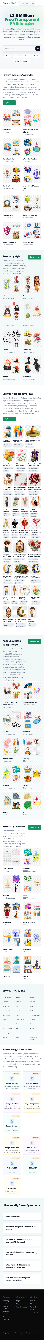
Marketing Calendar (6, 1318)
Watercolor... (21, 468)
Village (5, 1037)
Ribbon (32, 1028)
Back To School (29, 922)
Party (25, 895)
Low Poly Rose (33, 494)
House (5, 812)
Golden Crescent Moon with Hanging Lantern (21, 621)
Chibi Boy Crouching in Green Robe (15, 512)
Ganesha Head (14, 538)
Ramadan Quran (19, 580)
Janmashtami (8, 215)
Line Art (5, 350)
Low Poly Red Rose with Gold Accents (34, 488)
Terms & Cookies (33, 1308)
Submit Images (21, 1307)
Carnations (20, 470)
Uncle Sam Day (28, 242)
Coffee (27, 56)
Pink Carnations (25, 517)
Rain (17, 1028)
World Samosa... (8, 468)
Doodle (5, 377)
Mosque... (17, 561)
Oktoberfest (7, 186)
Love (17, 1006)
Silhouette (27, 377)
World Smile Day (8, 159)
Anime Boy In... (14, 602)
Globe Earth (35, 604)
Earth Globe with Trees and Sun (36, 599)
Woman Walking (6, 538)
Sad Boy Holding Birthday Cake (5, 600)
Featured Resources (6, 1313)
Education (6, 976)
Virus (17, 1037)
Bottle (32, 997)
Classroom (27, 976)
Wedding (6, 895)
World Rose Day (17, 445)
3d (3, 296)
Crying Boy (23, 601)
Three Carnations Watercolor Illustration (20, 466)
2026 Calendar (8, 869)
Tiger (18, 1015)
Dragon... (23, 537)
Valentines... (19, 492)
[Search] (33, 3)
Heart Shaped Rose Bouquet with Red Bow (34, 556)
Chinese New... (24, 535)
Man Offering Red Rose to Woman (17, 441)
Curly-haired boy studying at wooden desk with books (8, 490)
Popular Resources (6, 1307)
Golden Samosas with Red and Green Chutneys (8, 465)
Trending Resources (6, 1302)
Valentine (35, 535)
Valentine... (34, 513)
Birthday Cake (7, 997)
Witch (17, 61)
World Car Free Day (30, 159)
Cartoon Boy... (6, 445)
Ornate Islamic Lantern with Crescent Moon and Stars (8, 622)
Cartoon (26, 296)
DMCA (32, 1304)
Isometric (6, 1006)
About (32, 1301)
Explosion (19, 1024)
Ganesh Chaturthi (9, 242)
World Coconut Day (30, 215)
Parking (26, 758)
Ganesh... (14, 535)
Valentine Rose (33, 492)
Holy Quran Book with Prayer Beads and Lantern (21, 577)
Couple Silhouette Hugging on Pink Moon (35, 512)
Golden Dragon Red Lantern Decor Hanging (24, 532)
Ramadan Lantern (6, 624)
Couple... (33, 516)
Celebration (20, 1019)
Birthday (6, 785)
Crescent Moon (20, 626)
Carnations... (25, 513)
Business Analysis (30, 702)
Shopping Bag (7, 1033)
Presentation (7, 949)
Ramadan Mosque (19, 559)
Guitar (32, 1024)
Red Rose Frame (19, 494)
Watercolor (27, 350)
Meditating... (29, 447)
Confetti (5, 1002)
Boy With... (7, 561)
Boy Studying (8, 494)
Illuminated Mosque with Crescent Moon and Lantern (20, 556)
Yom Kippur (7, 130)
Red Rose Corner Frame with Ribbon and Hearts (20, 489)
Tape (17, 1033)
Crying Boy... (5, 602)
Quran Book (18, 583)
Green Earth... (36, 601)
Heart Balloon (36, 537)
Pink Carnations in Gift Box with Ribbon (25, 512)
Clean (10, 3)
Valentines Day (33, 559)
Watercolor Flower (33, 1038)
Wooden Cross (33, 470)
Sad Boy (22, 604)
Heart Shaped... (33, 561)
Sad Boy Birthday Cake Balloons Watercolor (24, 600)
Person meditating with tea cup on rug (32, 441)
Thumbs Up (6, 1015)
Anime (5, 323)
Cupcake (5, 1024)
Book (18, 997)
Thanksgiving (34, 1033)
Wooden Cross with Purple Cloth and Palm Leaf (34, 465)
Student (26, 61)
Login (18, 1301)
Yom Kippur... (7, 580)
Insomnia (26, 732)
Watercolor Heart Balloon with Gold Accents (35, 533)
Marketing (27, 949)
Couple (18, 1002)
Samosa (6, 470)
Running (18, 1011)
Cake (4, 1019)
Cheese (32, 1019)
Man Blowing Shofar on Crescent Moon (8, 577)
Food (25, 812)
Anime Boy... (7, 492)
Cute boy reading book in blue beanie (7, 441)
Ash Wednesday (33, 468)
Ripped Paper (7, 1011)
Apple (8, 56)
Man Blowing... (6, 583)
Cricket (32, 1002)
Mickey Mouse (7, 1028)
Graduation (7, 922)
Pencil (36, 56)
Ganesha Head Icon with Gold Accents (14, 533)
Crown (25, 785)
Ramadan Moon (34, 581)
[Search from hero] (37, 48)
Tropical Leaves (35, 1015)
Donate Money (8, 758)
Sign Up (19, 1304)
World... (6, 535)
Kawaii (25, 323)
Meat (31, 1006)
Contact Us (34, 1312)
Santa (32, 1011)
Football (17, 56)
